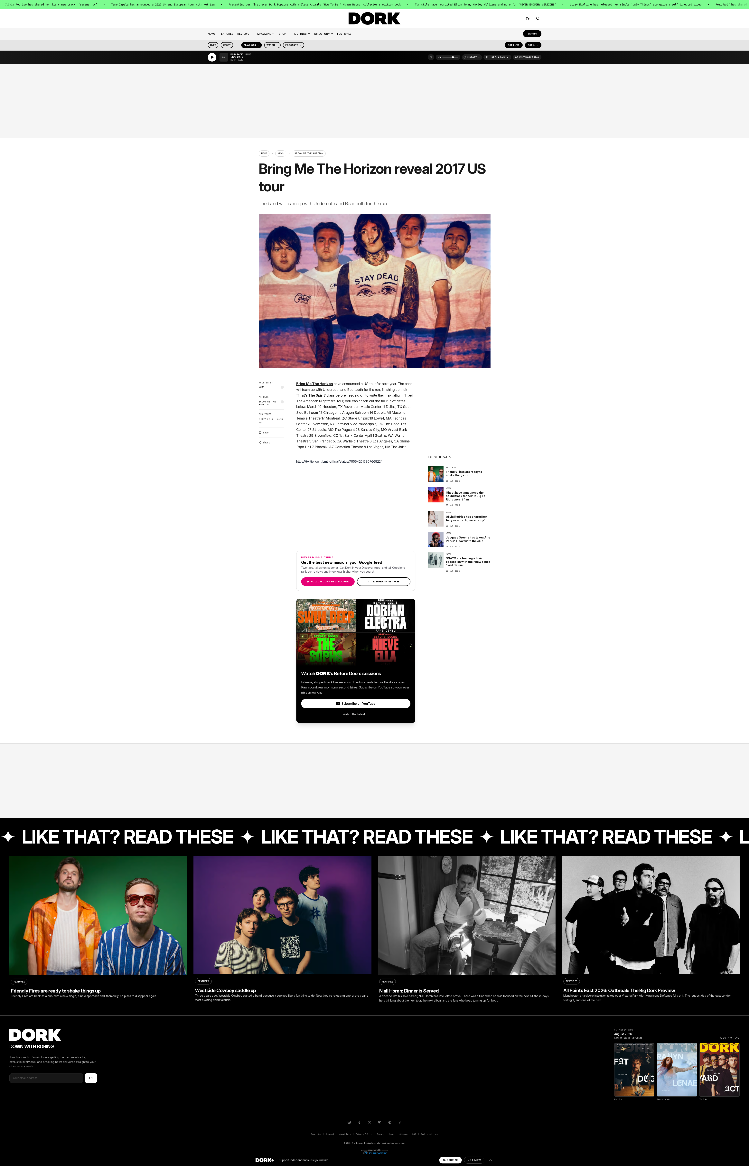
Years (391, 1134)
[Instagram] (349, 1122)
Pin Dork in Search (383, 581)
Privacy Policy (364, 1134)
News (281, 153)
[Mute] (439, 57)
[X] (369, 1122)
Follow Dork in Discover (328, 581)
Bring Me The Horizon (267, 403)
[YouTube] (379, 1122)
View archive (730, 1038)
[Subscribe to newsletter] (91, 1078)
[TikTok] (400, 1122)
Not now (474, 1160)
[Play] (212, 57)
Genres (380, 1134)
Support (330, 1134)
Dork (261, 387)
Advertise (316, 1134)
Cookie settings (429, 1134)
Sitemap (403, 1134)
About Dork (345, 1134)
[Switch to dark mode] (527, 18)
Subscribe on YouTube (358, 704)
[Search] (537, 18)
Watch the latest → (356, 714)
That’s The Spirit (311, 395)
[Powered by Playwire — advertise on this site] (374, 1153)
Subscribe (450, 1160)
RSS (414, 1134)
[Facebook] (359, 1122)
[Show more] (490, 1160)
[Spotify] (390, 1122)
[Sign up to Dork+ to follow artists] (282, 387)
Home (264, 153)
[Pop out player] (431, 57)
